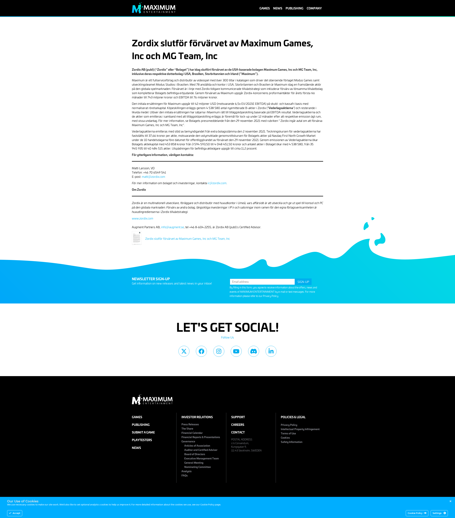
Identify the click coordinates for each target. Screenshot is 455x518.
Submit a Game (143, 432)
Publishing (294, 8)
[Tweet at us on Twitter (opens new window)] (183, 351)
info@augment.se (172, 227)
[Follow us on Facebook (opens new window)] (201, 351)
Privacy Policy (270, 296)
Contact (238, 432)
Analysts (186, 471)
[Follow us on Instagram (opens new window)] (218, 351)
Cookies (285, 437)
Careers (237, 424)
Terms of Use (288, 433)
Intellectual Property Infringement (300, 429)
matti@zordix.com (153, 176)
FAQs (184, 475)
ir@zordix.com (217, 183)
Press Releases (190, 424)
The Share (187, 428)
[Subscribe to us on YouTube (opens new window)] (236, 351)
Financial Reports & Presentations (200, 437)
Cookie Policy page (210, 505)
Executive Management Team (201, 458)
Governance (188, 441)
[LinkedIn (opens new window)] (271, 351)
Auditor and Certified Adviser (200, 450)
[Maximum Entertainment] (154, 12)
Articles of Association (197, 445)
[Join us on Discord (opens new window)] (253, 351)
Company (314, 8)
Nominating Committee (197, 467)
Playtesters (142, 440)
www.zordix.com (142, 218)
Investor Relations (197, 417)
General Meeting (193, 462)
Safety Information (291, 442)
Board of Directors (194, 454)
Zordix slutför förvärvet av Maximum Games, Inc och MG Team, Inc (187, 238)
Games (264, 8)
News (277, 8)
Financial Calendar (192, 433)
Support (238, 417)
